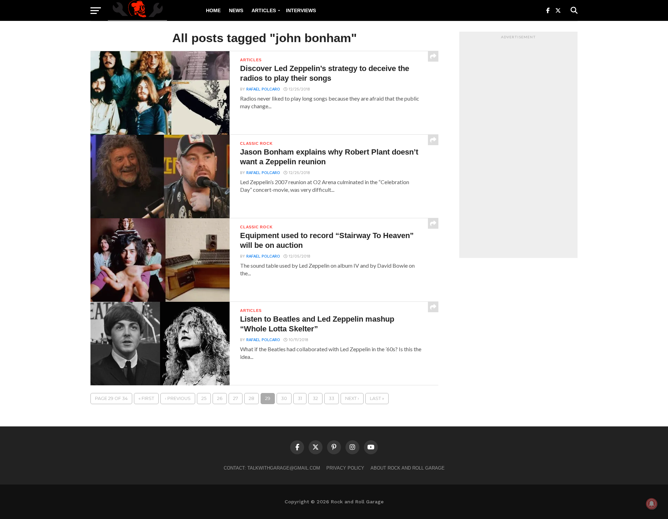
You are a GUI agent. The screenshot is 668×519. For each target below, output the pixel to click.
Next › (352, 398)
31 (300, 398)
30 (284, 398)
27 (235, 398)
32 (315, 398)
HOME (213, 10)
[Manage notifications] (651, 503)
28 (251, 398)
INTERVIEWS (301, 10)
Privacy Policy (345, 468)
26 (219, 398)
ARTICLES (264, 10)
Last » (377, 398)
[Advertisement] (518, 146)
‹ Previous (178, 398)
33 (331, 398)
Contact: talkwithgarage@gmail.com (272, 468)
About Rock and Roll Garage (408, 468)
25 (203, 398)
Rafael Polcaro (263, 89)
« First (146, 398)
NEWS (236, 10)
